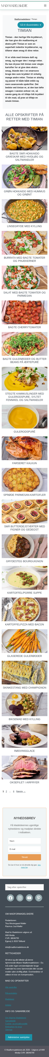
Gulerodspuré (24, 431)
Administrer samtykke (18, 1037)
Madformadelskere (22, 19)
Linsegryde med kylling (24, 226)
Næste (21, 791)
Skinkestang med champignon (24, 687)
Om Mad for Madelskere (15, 1018)
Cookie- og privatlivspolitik (16, 1024)
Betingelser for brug (13, 1027)
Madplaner (9, 999)
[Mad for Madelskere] (14, 6)
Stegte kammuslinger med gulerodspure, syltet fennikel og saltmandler (24, 396)
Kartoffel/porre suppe (24, 592)
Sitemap (8, 1029)
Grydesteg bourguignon (24, 561)
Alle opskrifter (11, 987)
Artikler (8, 1005)
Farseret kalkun (24, 463)
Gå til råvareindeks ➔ (30, 25)
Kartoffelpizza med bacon (24, 624)
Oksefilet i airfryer (24, 782)
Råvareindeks (11, 993)
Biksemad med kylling (24, 719)
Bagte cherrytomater (24, 327)
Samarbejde (10, 1021)
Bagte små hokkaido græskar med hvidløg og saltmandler (24, 156)
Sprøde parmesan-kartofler (24, 494)
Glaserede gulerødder (24, 656)
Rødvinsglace (24, 750)
